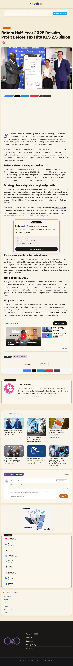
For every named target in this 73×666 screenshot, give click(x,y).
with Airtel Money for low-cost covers (25, 200)
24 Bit (6, 606)
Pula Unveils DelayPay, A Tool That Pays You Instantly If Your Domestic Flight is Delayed (36, 460)
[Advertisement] (36, 117)
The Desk (7, 596)
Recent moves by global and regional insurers (42, 312)
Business (8, 22)
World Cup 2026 (32, 634)
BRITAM (16, 356)
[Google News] (41, 364)
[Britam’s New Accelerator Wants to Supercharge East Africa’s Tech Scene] (36, 427)
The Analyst (9, 42)
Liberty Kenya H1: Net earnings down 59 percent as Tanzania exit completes (12, 460)
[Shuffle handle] (27, 481)
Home (3, 22)
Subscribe (61, 323)
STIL (5, 613)
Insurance (23, 356)
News (6, 599)
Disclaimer (29, 648)
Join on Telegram (61, 13)
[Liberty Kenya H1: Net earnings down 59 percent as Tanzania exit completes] (14, 451)
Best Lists (7, 603)
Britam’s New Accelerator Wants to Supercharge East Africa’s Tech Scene (34, 439)
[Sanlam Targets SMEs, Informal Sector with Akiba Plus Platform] (14, 423)
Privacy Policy (31, 645)
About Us (29, 637)
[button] (23, 336)
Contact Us (30, 641)
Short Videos (9, 609)
